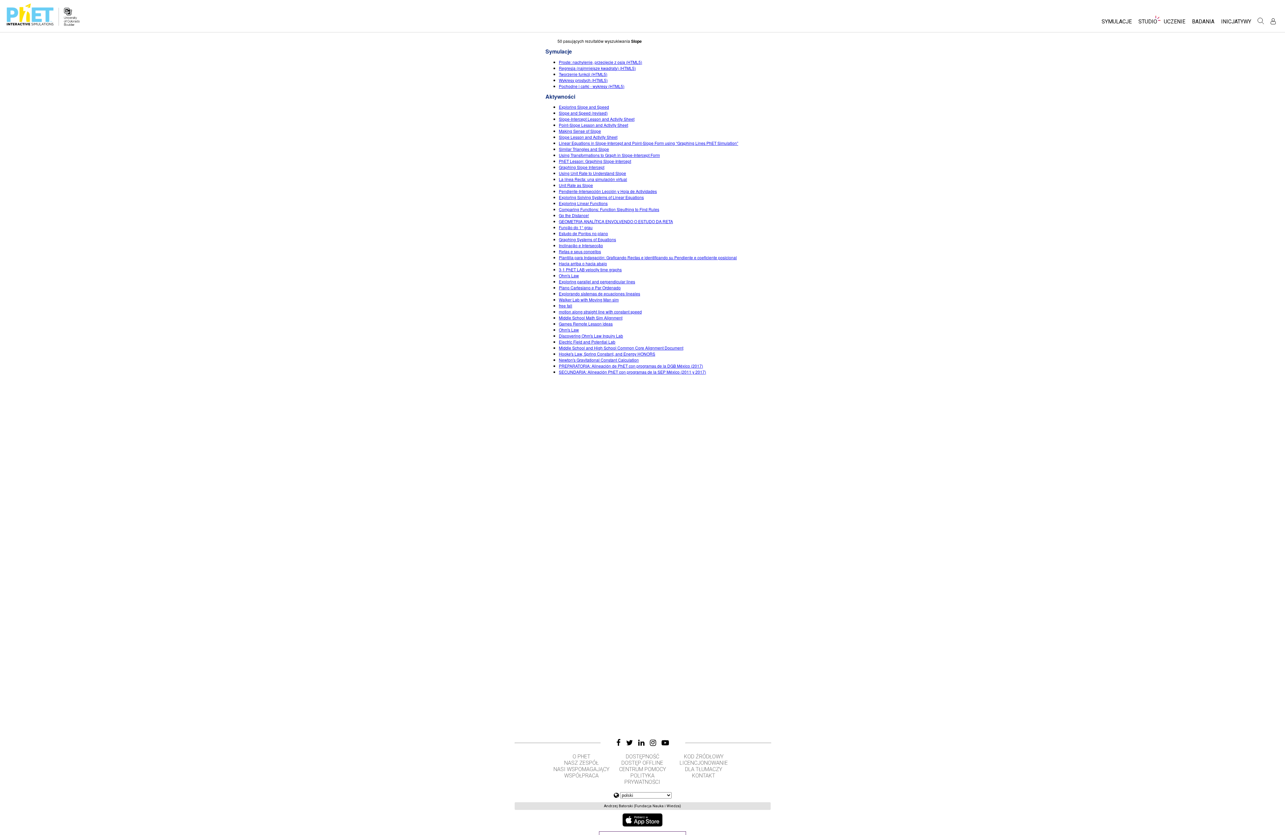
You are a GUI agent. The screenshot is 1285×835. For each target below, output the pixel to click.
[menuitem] (1116, 23)
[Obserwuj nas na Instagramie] (653, 742)
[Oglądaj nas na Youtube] (665, 742)
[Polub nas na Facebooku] (618, 742)
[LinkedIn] (641, 742)
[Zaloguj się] (1273, 21)
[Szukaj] (1261, 21)
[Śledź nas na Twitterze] (629, 742)
